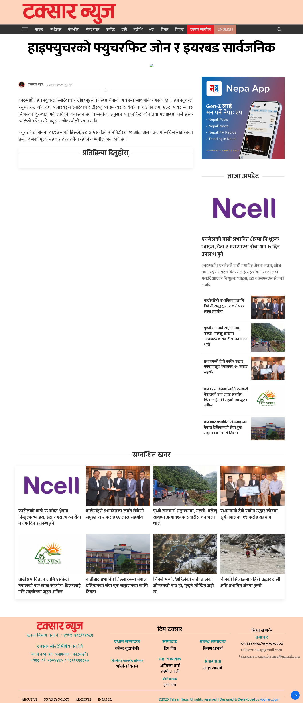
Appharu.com (269, 700)
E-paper (105, 700)
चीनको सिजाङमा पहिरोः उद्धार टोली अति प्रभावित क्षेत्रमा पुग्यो (250, 582)
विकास (179, 29)
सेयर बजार (92, 29)
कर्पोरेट (110, 29)
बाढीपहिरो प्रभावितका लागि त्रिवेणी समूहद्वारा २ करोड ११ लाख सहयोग (224, 306)
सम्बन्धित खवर (151, 455)
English (225, 29)
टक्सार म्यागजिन (200, 29)
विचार (164, 29)
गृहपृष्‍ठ (39, 29)
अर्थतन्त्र (55, 29)
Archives (83, 700)
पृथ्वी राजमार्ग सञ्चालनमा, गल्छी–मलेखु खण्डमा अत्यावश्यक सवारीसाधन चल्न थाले (225, 336)
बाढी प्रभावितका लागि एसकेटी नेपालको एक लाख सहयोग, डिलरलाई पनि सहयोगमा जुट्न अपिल (226, 397)
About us (29, 700)
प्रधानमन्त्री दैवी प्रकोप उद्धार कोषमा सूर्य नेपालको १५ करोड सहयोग (226, 366)
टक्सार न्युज (35, 84)
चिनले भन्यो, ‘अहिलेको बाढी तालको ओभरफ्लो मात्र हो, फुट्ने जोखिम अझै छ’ (183, 586)
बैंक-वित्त (73, 29)
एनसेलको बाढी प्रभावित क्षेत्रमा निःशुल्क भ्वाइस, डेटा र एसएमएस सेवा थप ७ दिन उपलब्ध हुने (241, 246)
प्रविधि (138, 29)
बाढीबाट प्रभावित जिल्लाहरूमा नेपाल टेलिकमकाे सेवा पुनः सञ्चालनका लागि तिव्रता (225, 427)
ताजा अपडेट (243, 176)
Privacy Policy (56, 700)
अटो (151, 29)
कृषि (124, 29)
